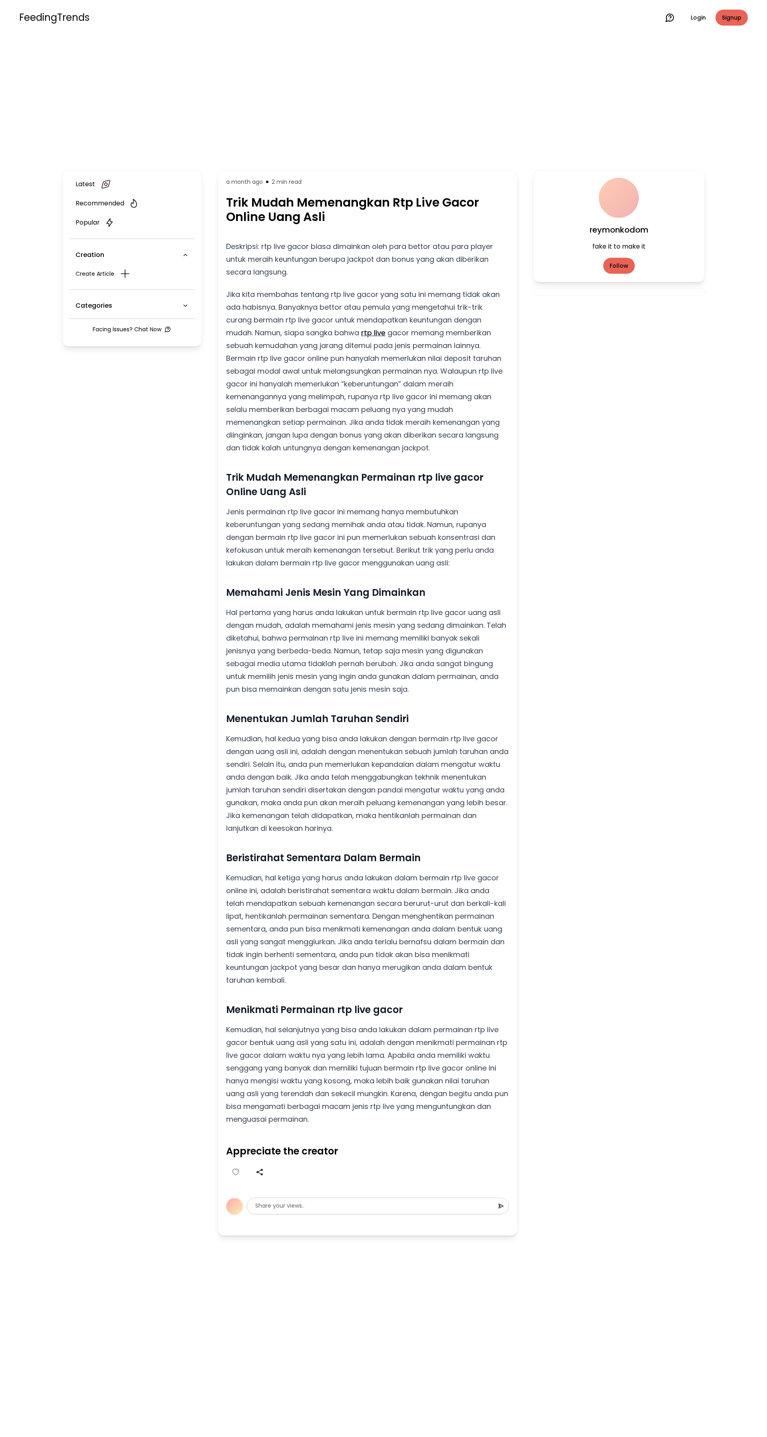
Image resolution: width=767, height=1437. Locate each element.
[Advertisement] (383, 101)
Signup (731, 18)
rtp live (373, 333)
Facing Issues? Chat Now (127, 329)
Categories (94, 305)
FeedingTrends (54, 17)
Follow (619, 266)
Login (698, 18)
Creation (90, 254)
